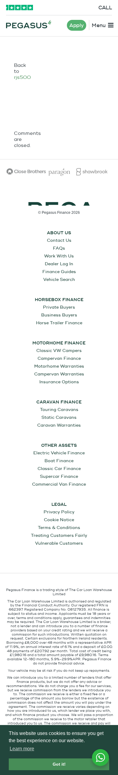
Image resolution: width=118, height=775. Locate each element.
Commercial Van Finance (59, 484)
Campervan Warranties (59, 374)
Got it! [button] (59, 764)
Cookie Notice (59, 519)
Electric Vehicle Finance (59, 453)
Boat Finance (59, 460)
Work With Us (59, 256)
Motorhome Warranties (59, 366)
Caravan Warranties (59, 425)
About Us (59, 233)
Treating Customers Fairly (59, 535)
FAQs (59, 248)
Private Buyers (59, 307)
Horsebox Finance (59, 300)
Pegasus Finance (28, 24)
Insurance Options (59, 381)
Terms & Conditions (59, 527)
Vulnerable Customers (59, 543)
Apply (76, 25)
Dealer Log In (59, 263)
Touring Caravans (59, 409)
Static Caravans (59, 417)
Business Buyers (59, 315)
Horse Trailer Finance (59, 322)
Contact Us (59, 240)
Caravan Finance (59, 402)
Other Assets (59, 445)
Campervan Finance (59, 358)
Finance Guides (59, 271)
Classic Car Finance (59, 468)
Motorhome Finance (59, 343)
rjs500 (22, 77)
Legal (59, 504)
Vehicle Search (59, 279)
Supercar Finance (59, 476)
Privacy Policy (59, 512)
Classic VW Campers (59, 350)
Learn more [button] (22, 748)
